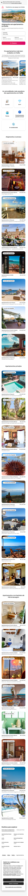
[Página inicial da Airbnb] (3, 7)
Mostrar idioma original (16, 3)
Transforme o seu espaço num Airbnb (15, 7)
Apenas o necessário (13, 883)
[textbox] (7, 39)
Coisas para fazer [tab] (20, 829)
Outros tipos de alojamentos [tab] (8, 829)
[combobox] (13, 34)
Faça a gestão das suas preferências (13, 887)
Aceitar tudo (13, 880)
